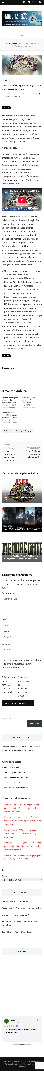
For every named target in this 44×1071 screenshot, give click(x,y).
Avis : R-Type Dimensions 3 (15, 772)
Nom (4, 619)
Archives (5, 876)
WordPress (22, 1066)
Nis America (8, 431)
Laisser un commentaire (11, 96)
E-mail (5, 631)
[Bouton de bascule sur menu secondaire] (3, 2)
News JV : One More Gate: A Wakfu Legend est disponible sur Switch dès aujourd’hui (21, 557)
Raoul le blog (18, 1061)
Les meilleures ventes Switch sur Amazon (19, 747)
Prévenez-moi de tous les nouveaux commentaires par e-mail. (9, 684)
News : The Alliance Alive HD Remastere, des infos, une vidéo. (9, 415)
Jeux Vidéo (8, 80)
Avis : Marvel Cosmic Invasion (16, 787)
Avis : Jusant (9, 837)
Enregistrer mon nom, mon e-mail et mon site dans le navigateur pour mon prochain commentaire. (22, 664)
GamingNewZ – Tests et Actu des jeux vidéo (21, 908)
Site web (6, 644)
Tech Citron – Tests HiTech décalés (17, 932)
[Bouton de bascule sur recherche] (40, 2)
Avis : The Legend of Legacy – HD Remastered (29, 400)
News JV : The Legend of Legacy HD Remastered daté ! (10, 400)
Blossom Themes (23, 1064)
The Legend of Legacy (23, 431)
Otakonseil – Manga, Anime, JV (15, 915)
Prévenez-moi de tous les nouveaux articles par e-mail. (23, 686)
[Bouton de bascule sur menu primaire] (22, 36)
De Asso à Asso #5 (12, 782)
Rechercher (6, 718)
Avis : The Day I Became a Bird (16, 777)
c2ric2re (7, 94)
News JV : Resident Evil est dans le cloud (20, 529)
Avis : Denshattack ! (12, 767)
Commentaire (8, 593)
